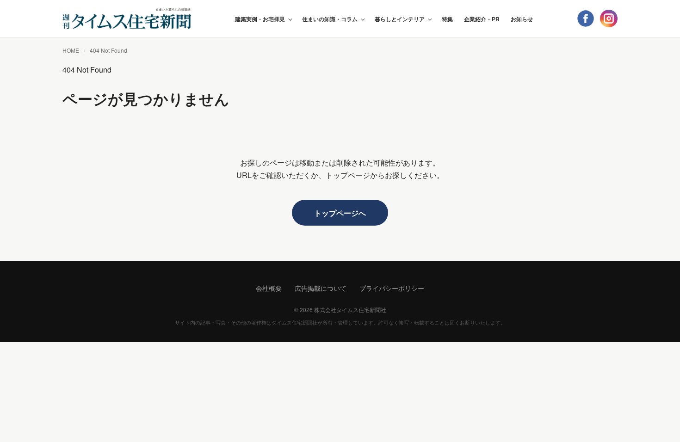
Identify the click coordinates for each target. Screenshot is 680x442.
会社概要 (269, 288)
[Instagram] (609, 18)
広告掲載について (320, 288)
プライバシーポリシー (391, 288)
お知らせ (522, 19)
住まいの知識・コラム (330, 19)
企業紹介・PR (482, 19)
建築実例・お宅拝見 (260, 19)
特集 (447, 19)
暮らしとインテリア (400, 19)
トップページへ (340, 213)
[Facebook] (585, 18)
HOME (70, 50)
